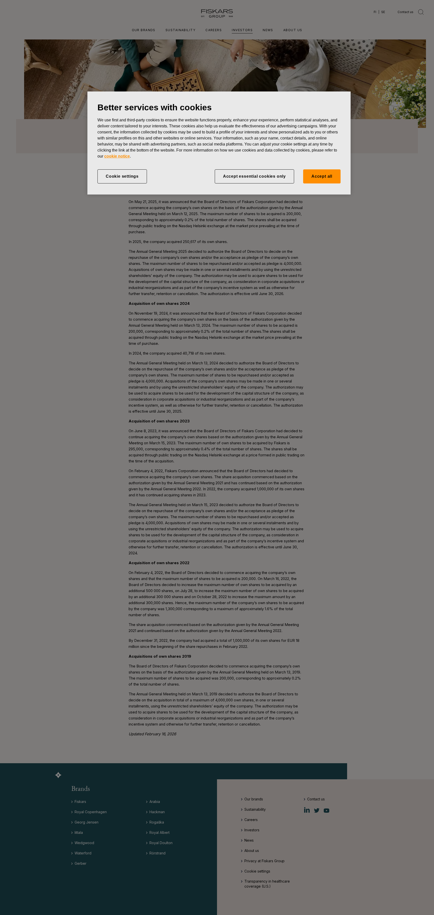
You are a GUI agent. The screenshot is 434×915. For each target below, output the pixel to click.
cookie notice (117, 156)
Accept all (321, 176)
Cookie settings (122, 176)
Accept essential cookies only (254, 176)
